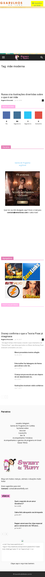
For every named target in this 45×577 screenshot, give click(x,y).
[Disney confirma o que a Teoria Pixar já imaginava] (22, 320)
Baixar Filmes (23, 443)
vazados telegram (22, 423)
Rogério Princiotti (7, 100)
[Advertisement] (22, 30)
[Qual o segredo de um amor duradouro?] (7, 504)
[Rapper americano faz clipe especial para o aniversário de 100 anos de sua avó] (7, 526)
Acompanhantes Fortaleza (22, 438)
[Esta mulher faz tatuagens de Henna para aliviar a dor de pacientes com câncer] (7, 366)
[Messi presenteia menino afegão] (7, 355)
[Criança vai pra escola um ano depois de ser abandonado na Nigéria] (7, 377)
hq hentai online (22, 428)
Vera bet (22, 430)
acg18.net (22, 165)
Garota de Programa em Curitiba (22, 426)
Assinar (38, 112)
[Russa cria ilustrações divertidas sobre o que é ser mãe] (22, 80)
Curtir (6, 112)
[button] (42, 57)
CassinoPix (22, 433)
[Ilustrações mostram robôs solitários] (7, 388)
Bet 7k (22, 435)
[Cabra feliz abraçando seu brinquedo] (7, 515)
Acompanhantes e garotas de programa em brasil (22, 440)
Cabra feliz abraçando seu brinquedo (29, 512)
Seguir (17, 112)
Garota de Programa (22, 163)
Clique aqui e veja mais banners (22, 563)
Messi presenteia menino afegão (27, 352)
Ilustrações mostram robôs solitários (29, 386)
